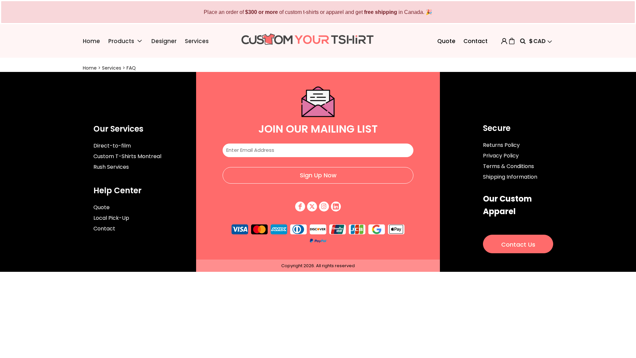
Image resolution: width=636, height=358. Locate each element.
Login (504, 41)
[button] (125, 40)
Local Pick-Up (111, 218)
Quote (446, 41)
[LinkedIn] (336, 206)
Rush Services (111, 167)
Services (111, 68)
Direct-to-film (112, 145)
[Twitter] (312, 206)
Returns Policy (501, 145)
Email (318, 138)
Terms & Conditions (508, 166)
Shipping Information (510, 177)
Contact (475, 41)
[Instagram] (324, 206)
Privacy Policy (501, 155)
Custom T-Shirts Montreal (127, 156)
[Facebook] (300, 206)
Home (90, 68)
